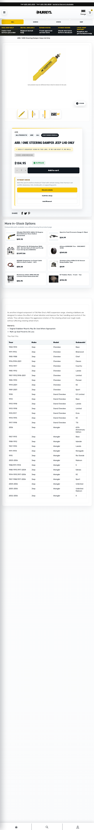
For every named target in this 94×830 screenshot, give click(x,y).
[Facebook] (22, 213)
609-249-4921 (29, 4)
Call (12, 22)
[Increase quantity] (25, 170)
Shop (81, 22)
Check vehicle (47, 190)
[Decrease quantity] (17, 170)
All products (21, 135)
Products (11, 38)
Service (35, 22)
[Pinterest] (29, 213)
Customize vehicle (50, 135)
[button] (83, 12)
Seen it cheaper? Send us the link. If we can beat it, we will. (44, 149)
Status (58, 22)
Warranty (10, 326)
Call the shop (47, 195)
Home (4, 38)
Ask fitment (47, 201)
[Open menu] (4, 12)
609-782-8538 (45, 4)
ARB (16, 132)
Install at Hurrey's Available (63, 4)
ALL (37, 135)
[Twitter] (25, 213)
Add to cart (53, 170)
